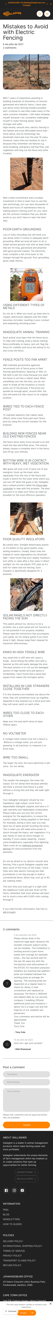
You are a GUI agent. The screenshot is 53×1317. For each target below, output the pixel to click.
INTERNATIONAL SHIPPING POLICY (22, 1246)
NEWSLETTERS (11, 1219)
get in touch (9, 912)
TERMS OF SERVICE (14, 1251)
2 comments (9, 47)
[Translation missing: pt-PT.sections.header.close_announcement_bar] (51, 4)
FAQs (6, 1209)
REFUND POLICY (12, 1265)
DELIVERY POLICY (13, 1241)
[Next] (47, 4)
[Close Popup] (50, 1303)
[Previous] (6, 4)
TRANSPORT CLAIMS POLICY (19, 1260)
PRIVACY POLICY (12, 1255)
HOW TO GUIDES (12, 1224)
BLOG (6, 1214)
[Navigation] (47, 14)
